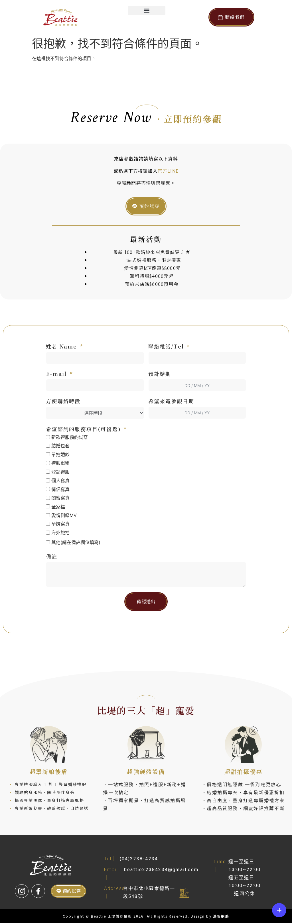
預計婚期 (159, 373)
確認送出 (146, 601)
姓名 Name (61, 346)
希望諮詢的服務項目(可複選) (83, 429)
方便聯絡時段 (63, 401)
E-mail (56, 373)
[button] (146, 10)
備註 (51, 556)
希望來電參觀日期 (171, 401)
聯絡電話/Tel (166, 346)
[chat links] (279, 910)
